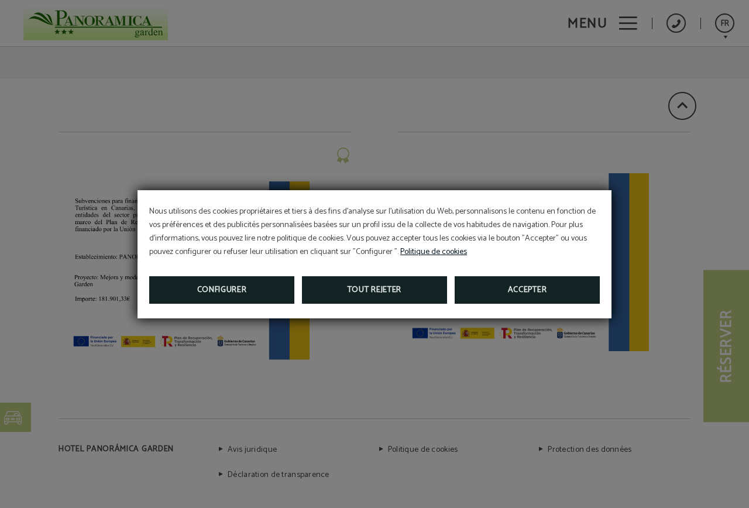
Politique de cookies (433, 252)
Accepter (527, 290)
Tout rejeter (374, 290)
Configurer (222, 290)
